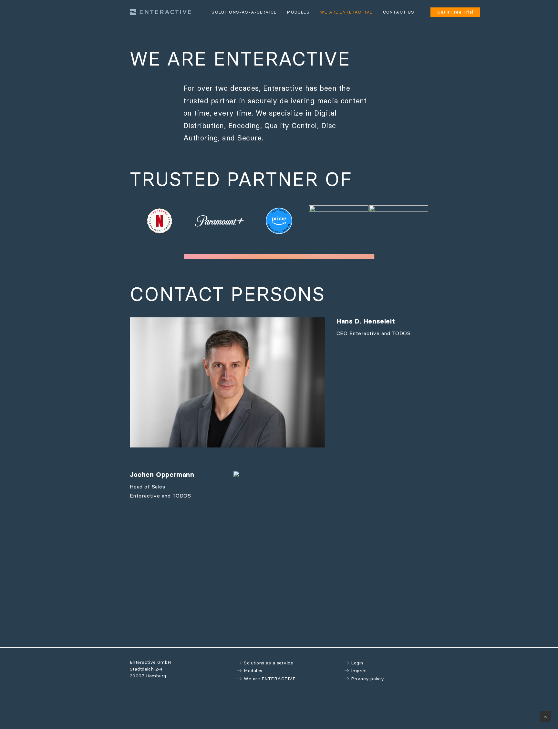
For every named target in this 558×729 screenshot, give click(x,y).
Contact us (399, 12)
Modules (253, 670)
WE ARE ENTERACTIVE (346, 12)
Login (357, 663)
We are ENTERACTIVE (269, 679)
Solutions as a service (268, 663)
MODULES (298, 12)
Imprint (359, 670)
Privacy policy (367, 679)
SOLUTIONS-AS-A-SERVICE (244, 12)
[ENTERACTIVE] (160, 12)
